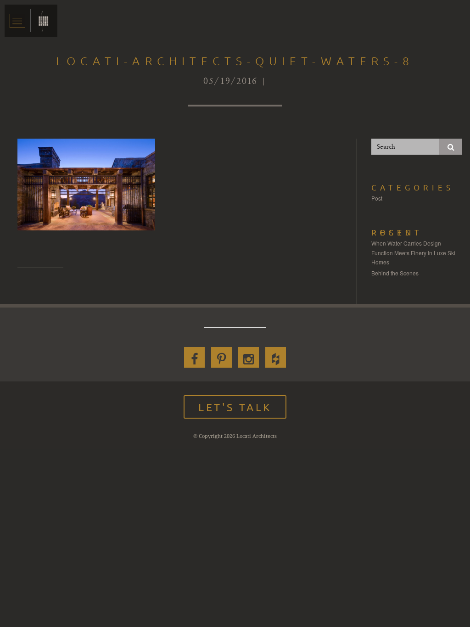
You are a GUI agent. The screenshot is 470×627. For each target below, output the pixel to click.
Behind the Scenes (395, 273)
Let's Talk (235, 407)
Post (376, 198)
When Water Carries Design (406, 243)
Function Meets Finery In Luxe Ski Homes (413, 257)
